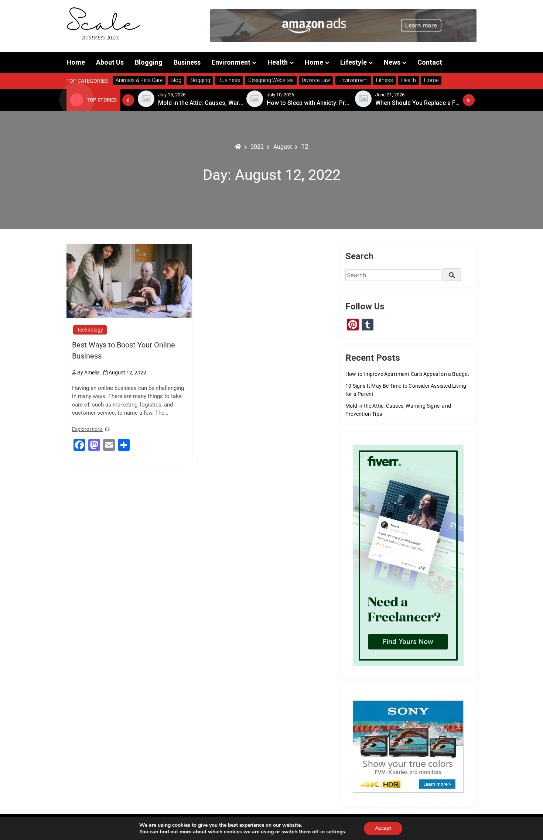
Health (277, 62)
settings (335, 832)
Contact (429, 62)
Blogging (149, 62)
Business (187, 62)
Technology (90, 330)
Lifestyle (353, 62)
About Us (110, 62)
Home (75, 62)
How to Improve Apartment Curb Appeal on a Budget (407, 374)
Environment (231, 62)
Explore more (87, 429)
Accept (383, 828)
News (392, 62)
